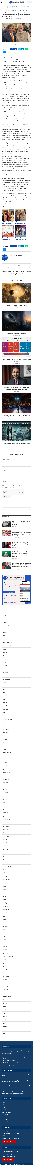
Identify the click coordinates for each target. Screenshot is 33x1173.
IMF (4, 872)
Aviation (5, 685)
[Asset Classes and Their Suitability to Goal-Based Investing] (16, 347)
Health (4, 939)
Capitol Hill (5, 906)
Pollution (5, 736)
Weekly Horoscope (7, 642)
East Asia (5, 839)
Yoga (4, 852)
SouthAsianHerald (21, 1164)
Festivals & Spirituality (8, 956)
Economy (5, 979)
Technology (6, 969)
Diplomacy (5, 936)
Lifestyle (5, 949)
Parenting (5, 899)
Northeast (5, 933)
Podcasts (5, 916)
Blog (4, 1033)
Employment (6, 715)
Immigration (6, 976)
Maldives (5, 1003)
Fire (4, 742)
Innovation (5, 695)
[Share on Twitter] (19, 49)
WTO (4, 712)
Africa (4, 832)
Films (4, 802)
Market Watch (6, 772)
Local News (6, 986)
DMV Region (6, 923)
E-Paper (29, 2)
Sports (4, 963)
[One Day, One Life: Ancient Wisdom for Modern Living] (16, 293)
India (4, 1023)
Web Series (5, 672)
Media (4, 859)
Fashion (5, 799)
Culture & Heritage (7, 669)
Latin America (6, 829)
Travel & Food (6, 946)
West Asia (5, 652)
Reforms (5, 762)
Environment (6, 729)
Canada (5, 806)
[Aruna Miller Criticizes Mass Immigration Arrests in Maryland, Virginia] (6, 545)
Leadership (5, 746)
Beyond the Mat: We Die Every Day (16, 333)
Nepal (4, 1013)
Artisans (5, 892)
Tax (4, 629)
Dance (4, 682)
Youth (4, 786)
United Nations (6, 913)
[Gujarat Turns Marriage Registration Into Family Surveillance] (16, 431)
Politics (4, 809)
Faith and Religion (7, 719)
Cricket (4, 662)
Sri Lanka (5, 1016)
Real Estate (5, 709)
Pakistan (5, 1019)
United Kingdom (7, 619)
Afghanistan (6, 999)
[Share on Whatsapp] (26, 49)
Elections (5, 776)
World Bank (5, 869)
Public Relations (7, 752)
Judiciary (5, 639)
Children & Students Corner (9, 943)
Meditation (5, 849)
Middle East (6, 826)
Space (4, 816)
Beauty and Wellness (8, 645)
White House (6, 909)
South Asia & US (7, 996)
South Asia (5, 1026)
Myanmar (5, 635)
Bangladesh (6, 1009)
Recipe (4, 692)
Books (4, 973)
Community (5, 989)
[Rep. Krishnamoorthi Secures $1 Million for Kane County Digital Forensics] (6, 524)
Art (3, 769)
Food (4, 722)
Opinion (5, 959)
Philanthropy (6, 655)
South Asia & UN (7, 993)
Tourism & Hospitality (8, 879)
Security (5, 789)
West (4, 929)
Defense (5, 876)
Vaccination (5, 739)
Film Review (6, 779)
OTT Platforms (6, 659)
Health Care (6, 665)
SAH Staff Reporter (8, 18)
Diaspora (5, 759)
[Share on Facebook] (15, 49)
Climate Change (7, 866)
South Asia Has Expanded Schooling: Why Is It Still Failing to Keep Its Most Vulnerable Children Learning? (21, 533)
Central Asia (6, 836)
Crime (4, 882)
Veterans (5, 756)
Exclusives (5, 983)
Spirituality (5, 953)
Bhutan (4, 1006)
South (4, 919)
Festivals (5, 689)
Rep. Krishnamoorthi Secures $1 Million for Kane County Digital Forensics (21, 523)
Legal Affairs (6, 782)
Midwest (5, 926)
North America (6, 819)
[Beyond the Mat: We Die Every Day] (16, 321)
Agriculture (5, 792)
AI (3, 856)
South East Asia (6, 842)
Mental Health (6, 679)
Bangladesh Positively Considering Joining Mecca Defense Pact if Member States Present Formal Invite (21, 565)
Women (4, 889)
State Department (7, 796)
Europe (4, 822)
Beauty (5, 615)
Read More (11, 1053)
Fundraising (6, 675)
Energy (4, 862)
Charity (4, 749)
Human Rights (6, 726)
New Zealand (6, 625)
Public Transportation (8, 705)
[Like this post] (12, 49)
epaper (4, 649)
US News (5, 1029)
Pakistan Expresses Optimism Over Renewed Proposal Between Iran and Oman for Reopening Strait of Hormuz (21, 554)
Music (4, 896)
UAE (4, 699)
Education (5, 812)
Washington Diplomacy (8, 903)
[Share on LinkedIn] (22, 49)
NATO (4, 622)
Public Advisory (6, 766)
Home (3, 6)
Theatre (5, 702)
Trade (4, 886)
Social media (6, 732)
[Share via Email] (4, 52)
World (4, 966)
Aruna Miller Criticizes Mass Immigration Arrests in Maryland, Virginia (21, 544)
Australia (5, 846)
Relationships (6, 632)
